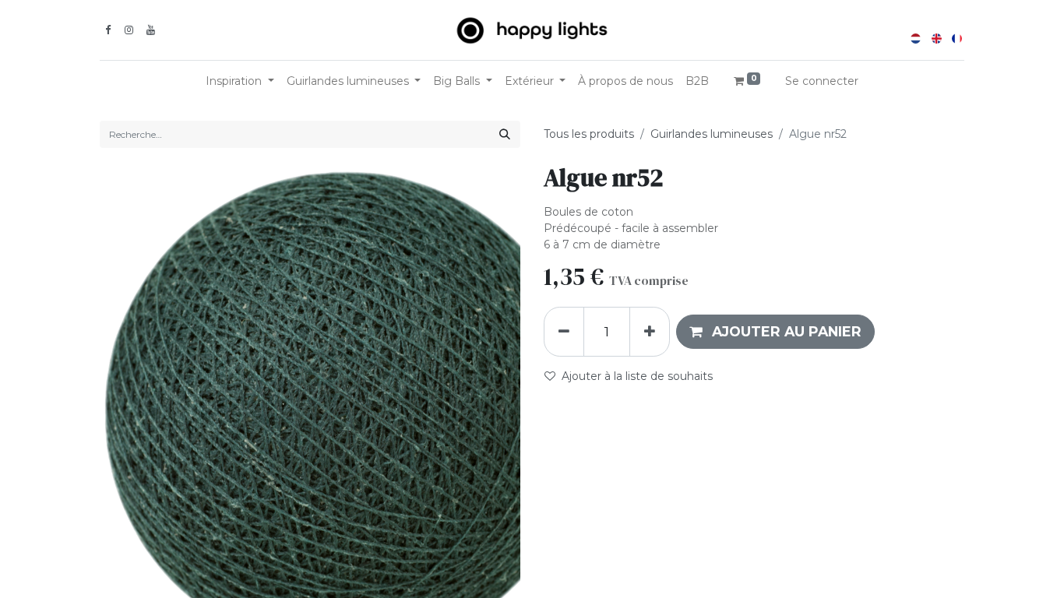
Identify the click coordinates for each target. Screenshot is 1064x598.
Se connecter (821, 81)
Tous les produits (589, 134)
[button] (775, 332)
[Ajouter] (649, 332)
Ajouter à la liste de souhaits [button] (637, 376)
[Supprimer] (564, 332)
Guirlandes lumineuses (711, 134)
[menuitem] (625, 81)
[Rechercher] (504, 134)
